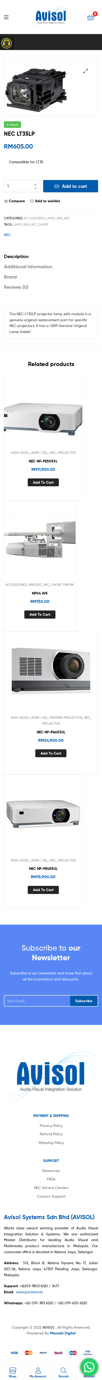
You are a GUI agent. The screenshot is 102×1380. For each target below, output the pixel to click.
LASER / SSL (39, 453)
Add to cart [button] (43, 482)
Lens (59, 218)
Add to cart (74, 186)
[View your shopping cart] (90, 17)
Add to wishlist (47, 201)
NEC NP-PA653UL (51, 732)
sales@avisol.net (29, 1292)
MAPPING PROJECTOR (66, 717)
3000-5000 (19, 860)
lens (26, 224)
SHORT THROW (63, 585)
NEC (67, 218)
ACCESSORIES (34, 218)
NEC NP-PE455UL (43, 868)
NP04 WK (40, 593)
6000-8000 (19, 717)
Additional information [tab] (28, 267)
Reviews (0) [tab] (16, 287)
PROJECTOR (67, 453)
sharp (43, 224)
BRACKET (35, 585)
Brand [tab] (10, 277)
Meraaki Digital (63, 1333)
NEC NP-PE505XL (43, 461)
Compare (17, 201)
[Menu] (10, 17)
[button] (86, 71)
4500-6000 (19, 453)
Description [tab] (16, 256)
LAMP (50, 218)
